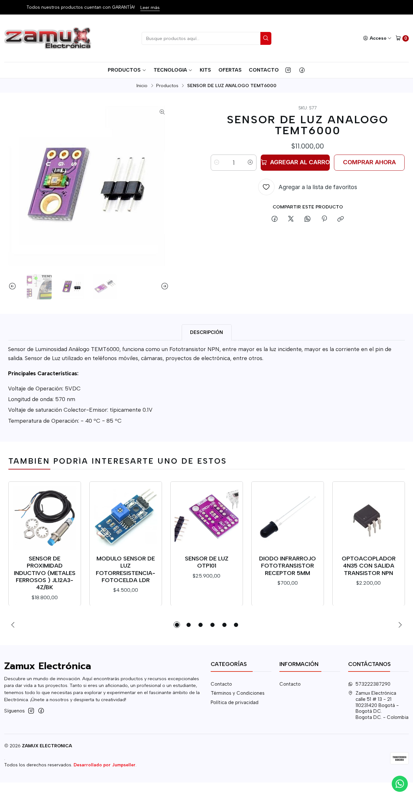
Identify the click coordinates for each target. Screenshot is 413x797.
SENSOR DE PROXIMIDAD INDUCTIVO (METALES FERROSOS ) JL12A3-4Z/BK (45, 572)
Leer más (150, 7)
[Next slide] (164, 286)
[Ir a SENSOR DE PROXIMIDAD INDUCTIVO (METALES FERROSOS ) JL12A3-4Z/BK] (44, 518)
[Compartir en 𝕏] (291, 219)
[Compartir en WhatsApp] (307, 219)
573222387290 (373, 684)
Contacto (264, 70)
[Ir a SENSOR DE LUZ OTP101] (206, 518)
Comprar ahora (369, 162)
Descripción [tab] (206, 332)
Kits (205, 70)
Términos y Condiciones (238, 693)
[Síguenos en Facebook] (302, 70)
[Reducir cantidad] (217, 162)
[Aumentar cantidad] (250, 162)
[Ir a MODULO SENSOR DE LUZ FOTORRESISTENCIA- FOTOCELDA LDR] (125, 518)
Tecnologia (170, 70)
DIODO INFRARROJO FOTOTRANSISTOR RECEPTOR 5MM (287, 565)
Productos (124, 70)
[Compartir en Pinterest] (324, 219)
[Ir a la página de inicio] (48, 38)
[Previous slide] (13, 286)
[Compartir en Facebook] (274, 219)
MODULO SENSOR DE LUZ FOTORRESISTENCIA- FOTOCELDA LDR (125, 569)
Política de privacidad (234, 702)
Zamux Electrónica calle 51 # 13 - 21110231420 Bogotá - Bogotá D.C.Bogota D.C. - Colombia (382, 705)
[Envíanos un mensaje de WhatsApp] (400, 784)
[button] (177, 625)
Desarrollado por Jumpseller (105, 764)
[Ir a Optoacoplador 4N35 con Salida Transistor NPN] (368, 518)
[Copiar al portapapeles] (341, 219)
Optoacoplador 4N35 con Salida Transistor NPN (369, 565)
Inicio (141, 85)
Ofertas (230, 70)
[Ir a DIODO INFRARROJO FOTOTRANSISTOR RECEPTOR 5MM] (287, 518)
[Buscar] (265, 38)
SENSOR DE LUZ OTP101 (206, 562)
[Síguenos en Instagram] (288, 70)
